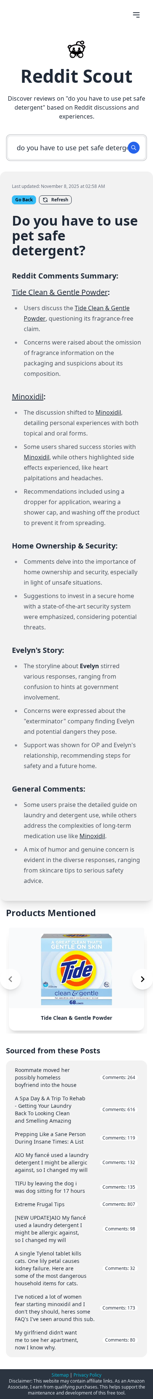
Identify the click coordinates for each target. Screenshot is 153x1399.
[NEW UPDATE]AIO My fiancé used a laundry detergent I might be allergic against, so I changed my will (75, 1229)
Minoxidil (27, 397)
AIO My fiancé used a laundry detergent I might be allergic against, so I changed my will (75, 1162)
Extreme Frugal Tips (75, 1204)
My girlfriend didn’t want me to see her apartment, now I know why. (75, 1340)
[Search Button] (134, 148)
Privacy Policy (87, 1375)
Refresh (59, 200)
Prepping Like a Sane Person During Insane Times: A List (75, 1138)
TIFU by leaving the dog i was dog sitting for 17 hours (75, 1187)
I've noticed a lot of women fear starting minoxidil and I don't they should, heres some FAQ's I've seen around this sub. (75, 1308)
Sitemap (60, 1375)
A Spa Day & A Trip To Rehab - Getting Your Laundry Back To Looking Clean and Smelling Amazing (75, 1109)
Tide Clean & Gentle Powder (60, 292)
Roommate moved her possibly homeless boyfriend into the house (75, 1077)
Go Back (24, 200)
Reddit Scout (76, 76)
